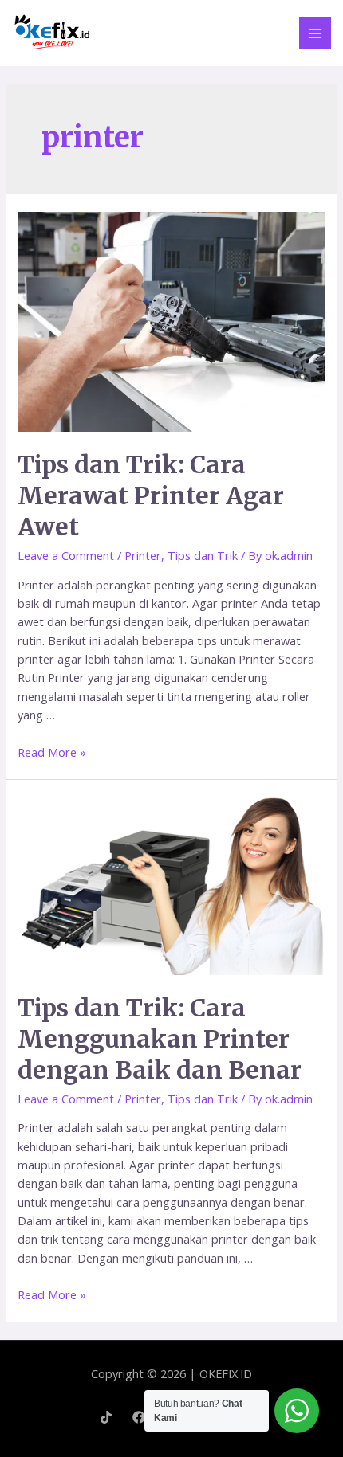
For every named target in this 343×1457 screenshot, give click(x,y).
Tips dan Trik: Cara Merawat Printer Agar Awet (151, 495)
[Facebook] (138, 1417)
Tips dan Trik (203, 555)
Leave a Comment (66, 555)
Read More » (52, 752)
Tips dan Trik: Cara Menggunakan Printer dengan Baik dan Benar (160, 1039)
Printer (142, 555)
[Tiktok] (106, 1417)
